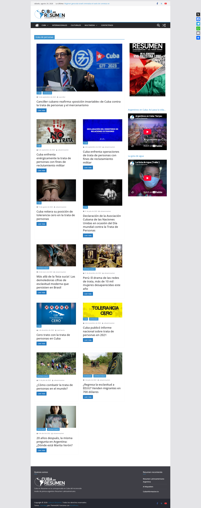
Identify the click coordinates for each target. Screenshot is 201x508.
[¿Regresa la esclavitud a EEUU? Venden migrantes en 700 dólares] (102, 363)
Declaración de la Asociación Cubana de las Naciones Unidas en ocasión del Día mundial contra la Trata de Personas (102, 223)
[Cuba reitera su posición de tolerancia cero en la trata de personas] (56, 190)
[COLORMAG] (49, 478)
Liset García (61, 330)
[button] (47, 25)
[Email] (198, 33)
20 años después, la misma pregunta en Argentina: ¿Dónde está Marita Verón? (55, 441)
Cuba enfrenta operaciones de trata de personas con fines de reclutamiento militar (101, 157)
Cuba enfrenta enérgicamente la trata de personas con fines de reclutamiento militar (54, 159)
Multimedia (90, 25)
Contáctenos (107, 25)
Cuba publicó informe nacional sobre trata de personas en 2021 (98, 331)
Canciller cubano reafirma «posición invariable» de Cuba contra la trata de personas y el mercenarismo (79, 103)
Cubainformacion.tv (151, 491)
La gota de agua (136, 156)
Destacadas (47, 93)
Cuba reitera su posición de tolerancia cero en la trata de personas (56, 215)
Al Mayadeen (148, 487)
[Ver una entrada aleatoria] (164, 25)
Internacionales (59, 25)
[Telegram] (198, 23)
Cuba (44, 25)
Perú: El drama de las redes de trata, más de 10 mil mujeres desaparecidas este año (101, 283)
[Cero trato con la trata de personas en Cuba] (56, 314)
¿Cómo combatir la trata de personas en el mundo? (55, 386)
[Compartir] (198, 37)
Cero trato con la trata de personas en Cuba (53, 336)
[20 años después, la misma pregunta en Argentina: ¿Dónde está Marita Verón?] (56, 417)
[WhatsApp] (198, 28)
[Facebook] (198, 19)
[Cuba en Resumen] (37, 25)
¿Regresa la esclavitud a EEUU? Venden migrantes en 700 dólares (102, 388)
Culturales (76, 25)
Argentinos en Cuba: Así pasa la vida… (147, 109)
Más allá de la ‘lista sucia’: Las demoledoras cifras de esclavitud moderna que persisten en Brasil (56, 281)
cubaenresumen (63, 150)
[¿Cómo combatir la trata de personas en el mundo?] (56, 363)
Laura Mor (62, 97)
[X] (198, 14)
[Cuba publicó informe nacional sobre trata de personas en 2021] (102, 310)
